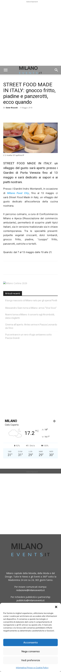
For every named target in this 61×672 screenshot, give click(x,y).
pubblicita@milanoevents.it (31, 600)
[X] (14, 115)
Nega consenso (30, 651)
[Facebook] (6, 115)
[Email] (36, 115)
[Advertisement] (30, 33)
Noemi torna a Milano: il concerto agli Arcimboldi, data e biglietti (30, 316)
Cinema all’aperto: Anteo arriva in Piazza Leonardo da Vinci (31, 326)
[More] (44, 115)
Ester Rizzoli (12, 107)
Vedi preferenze (30, 660)
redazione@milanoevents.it (30, 590)
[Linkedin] (29, 115)
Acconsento (30, 642)
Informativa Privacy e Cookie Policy (32, 667)
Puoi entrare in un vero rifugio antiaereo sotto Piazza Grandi (28, 336)
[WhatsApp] (21, 115)
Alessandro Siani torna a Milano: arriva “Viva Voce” (31, 308)
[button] (56, 607)
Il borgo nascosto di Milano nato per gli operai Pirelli (31, 300)
